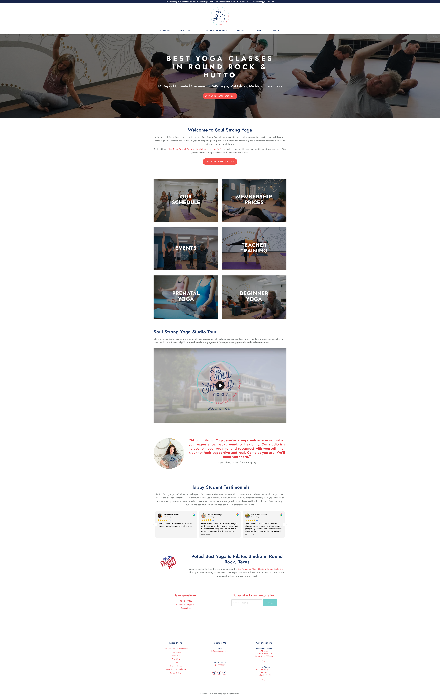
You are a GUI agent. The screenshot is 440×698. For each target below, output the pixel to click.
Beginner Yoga (254, 296)
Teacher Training (254, 247)
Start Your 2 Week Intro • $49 (220, 96)
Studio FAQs (186, 601)
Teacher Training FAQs (186, 604)
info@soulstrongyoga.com (220, 651)
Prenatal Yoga (186, 296)
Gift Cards (176, 655)
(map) (264, 661)
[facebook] (219, 673)
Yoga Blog (176, 659)
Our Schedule (186, 199)
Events (186, 248)
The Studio (186, 30)
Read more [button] (162, 535)
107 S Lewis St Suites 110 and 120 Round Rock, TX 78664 (264, 654)
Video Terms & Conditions (176, 669)
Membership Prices (254, 199)
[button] (284, 524)
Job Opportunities (175, 666)
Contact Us (186, 608)
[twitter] (224, 673)
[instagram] (214, 673)
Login (258, 30)
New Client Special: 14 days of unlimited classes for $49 (194, 149)
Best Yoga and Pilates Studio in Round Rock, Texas (261, 569)
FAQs (176, 662)
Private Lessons (175, 652)
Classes (163, 30)
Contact (276, 30)
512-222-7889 (220, 665)
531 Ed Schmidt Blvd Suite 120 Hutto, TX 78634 (264, 672)
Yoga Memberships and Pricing (176, 648)
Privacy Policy (175, 673)
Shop (240, 30)
